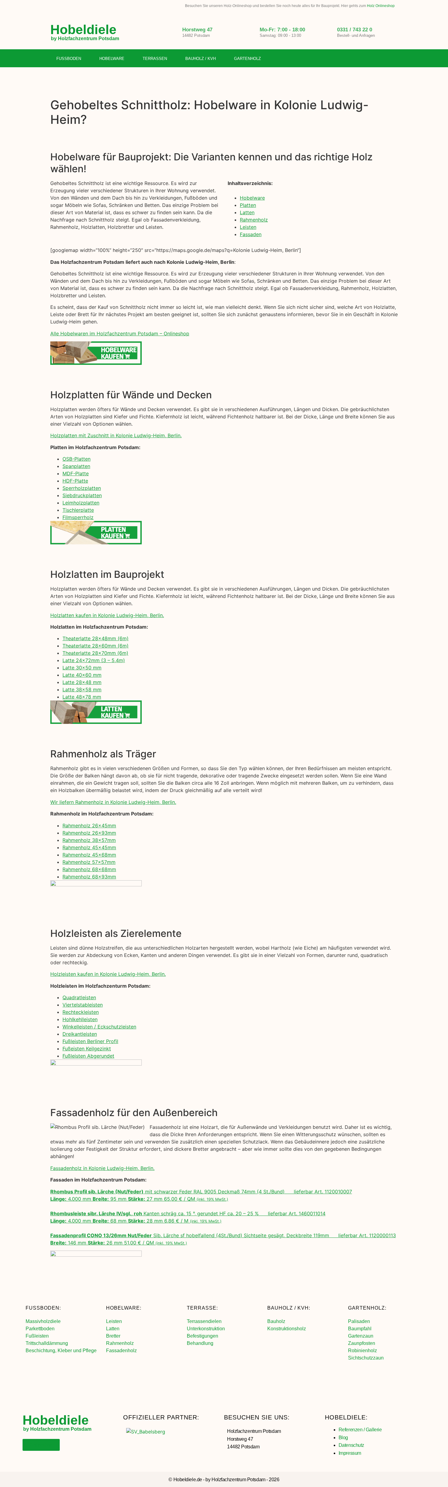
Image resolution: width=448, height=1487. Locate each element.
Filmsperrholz (78, 517)
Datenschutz (351, 1445)
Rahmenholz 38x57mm (89, 840)
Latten (247, 212)
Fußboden (68, 58)
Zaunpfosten (361, 1343)
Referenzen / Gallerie (360, 1429)
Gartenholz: (367, 1308)
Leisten (248, 227)
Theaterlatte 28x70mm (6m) (95, 653)
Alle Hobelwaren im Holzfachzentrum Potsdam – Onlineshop (119, 333)
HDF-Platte (75, 481)
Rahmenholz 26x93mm (89, 833)
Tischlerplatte (78, 510)
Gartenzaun (360, 1336)
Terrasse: (202, 1308)
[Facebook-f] (368, 58)
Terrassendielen (204, 1321)
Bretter (113, 1336)
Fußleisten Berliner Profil (90, 1041)
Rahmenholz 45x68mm (89, 855)
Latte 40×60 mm (81, 675)
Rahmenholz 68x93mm (89, 877)
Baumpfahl (360, 1328)
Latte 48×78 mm (81, 697)
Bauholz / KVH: (288, 1308)
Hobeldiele (83, 29)
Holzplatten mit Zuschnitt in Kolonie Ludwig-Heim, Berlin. (116, 435)
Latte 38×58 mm (81, 689)
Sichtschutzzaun (366, 1357)
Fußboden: (43, 1308)
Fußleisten (37, 1336)
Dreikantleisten (79, 1034)
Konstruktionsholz (286, 1328)
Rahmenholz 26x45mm (89, 825)
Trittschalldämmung (47, 1343)
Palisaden (359, 1321)
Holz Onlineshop (381, 6)
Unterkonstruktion (206, 1328)
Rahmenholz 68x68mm (89, 869)
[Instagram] (380, 58)
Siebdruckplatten (82, 495)
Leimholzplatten (80, 503)
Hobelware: (123, 1308)
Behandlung (200, 1343)
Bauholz (276, 1321)
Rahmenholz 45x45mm (89, 847)
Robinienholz (362, 1350)
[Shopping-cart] (393, 58)
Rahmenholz (254, 220)
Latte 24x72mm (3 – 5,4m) (93, 660)
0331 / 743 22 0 (354, 30)
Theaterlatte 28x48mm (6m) (95, 638)
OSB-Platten (76, 459)
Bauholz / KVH (200, 58)
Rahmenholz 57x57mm (89, 862)
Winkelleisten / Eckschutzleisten (99, 1027)
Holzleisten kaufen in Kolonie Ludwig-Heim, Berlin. (108, 974)
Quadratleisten (79, 997)
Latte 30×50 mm (81, 668)
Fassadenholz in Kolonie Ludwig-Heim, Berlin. (102, 1168)
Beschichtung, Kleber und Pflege (61, 1350)
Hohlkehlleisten (80, 1019)
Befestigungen (202, 1336)
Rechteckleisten (80, 1012)
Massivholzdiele (43, 1321)
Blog (343, 1437)
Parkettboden (40, 1328)
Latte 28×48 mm (81, 682)
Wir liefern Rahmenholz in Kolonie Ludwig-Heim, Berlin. (113, 802)
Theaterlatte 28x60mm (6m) (95, 646)
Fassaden (250, 234)
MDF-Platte (75, 473)
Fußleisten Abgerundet (88, 1056)
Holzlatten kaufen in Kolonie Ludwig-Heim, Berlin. (107, 615)
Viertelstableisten (82, 1005)
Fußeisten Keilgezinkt (86, 1048)
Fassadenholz (121, 1350)
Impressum (350, 1453)
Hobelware (111, 58)
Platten (248, 205)
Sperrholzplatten (81, 488)
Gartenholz (247, 58)
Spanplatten (76, 466)
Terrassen (155, 58)
